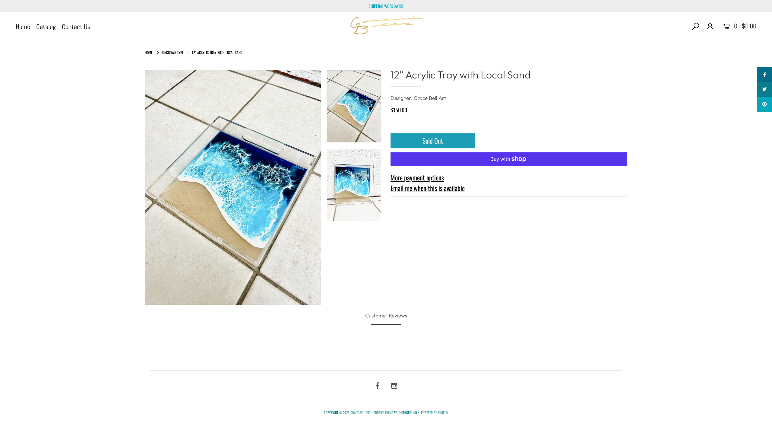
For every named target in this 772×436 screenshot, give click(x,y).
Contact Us (76, 26)
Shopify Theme (383, 412)
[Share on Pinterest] (764, 104)
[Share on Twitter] (764, 89)
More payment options (417, 177)
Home (23, 26)
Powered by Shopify (434, 412)
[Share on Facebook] (764, 74)
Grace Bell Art (361, 412)
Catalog (46, 26)
